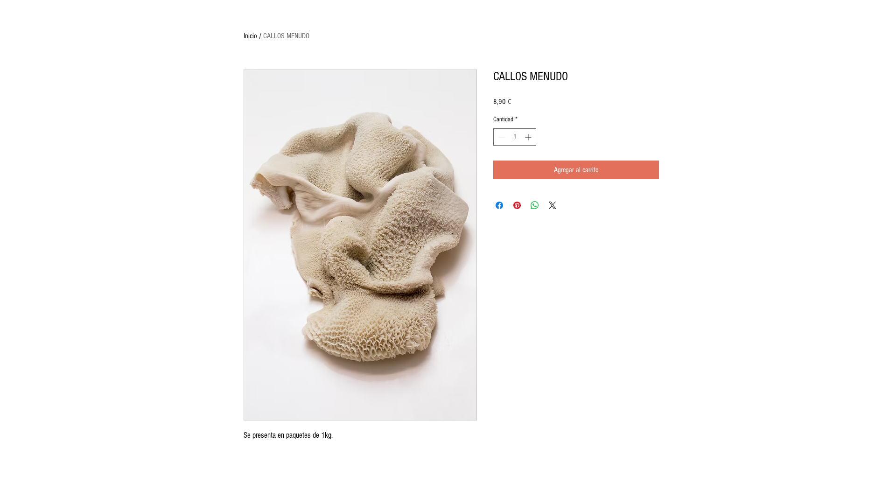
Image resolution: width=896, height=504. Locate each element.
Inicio (250, 36)
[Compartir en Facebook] (499, 205)
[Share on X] (552, 205)
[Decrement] (500, 137)
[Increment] (529, 137)
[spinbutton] (514, 137)
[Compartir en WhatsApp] (534, 205)
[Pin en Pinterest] (517, 205)
